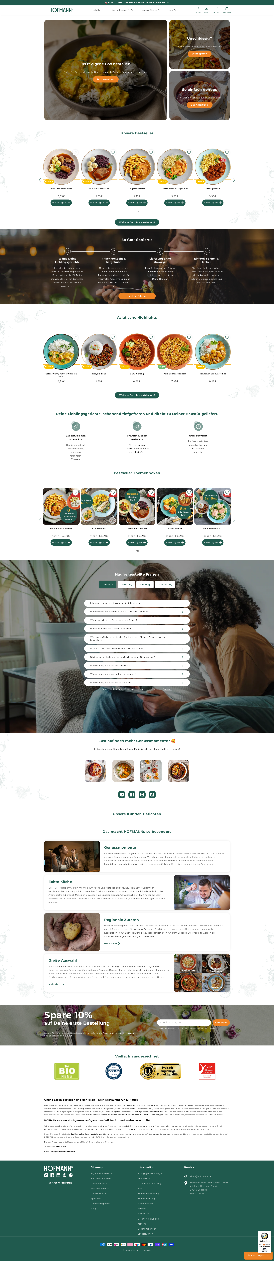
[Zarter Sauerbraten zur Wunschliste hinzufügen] (113, 152)
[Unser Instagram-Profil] (121, 794)
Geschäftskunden (147, 1229)
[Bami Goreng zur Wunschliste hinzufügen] (151, 337)
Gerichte (108, 584)
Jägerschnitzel (137, 189)
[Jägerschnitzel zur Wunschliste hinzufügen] (151, 152)
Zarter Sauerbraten (99, 189)
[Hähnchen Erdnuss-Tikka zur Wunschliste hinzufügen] (227, 337)
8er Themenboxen (101, 1178)
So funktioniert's (99, 1188)
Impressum (144, 1178)
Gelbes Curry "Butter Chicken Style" (61, 375)
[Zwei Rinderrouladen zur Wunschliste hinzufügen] (75, 152)
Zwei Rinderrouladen (61, 189)
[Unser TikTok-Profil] (152, 794)
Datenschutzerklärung (150, 1183)
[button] (98, 10)
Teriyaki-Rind (99, 374)
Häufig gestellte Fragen (150, 1173)
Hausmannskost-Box (61, 528)
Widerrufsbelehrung (148, 1193)
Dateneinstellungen (148, 1219)
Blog (93, 1208)
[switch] (264, 1250)
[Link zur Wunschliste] (216, 8)
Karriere (142, 1224)
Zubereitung (164, 584)
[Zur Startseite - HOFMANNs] (61, 10)
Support (167, 689)
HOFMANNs (134, 1250)
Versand (142, 1208)
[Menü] (269, 1232)
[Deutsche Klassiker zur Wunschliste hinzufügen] (151, 492)
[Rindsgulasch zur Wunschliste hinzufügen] (227, 152)
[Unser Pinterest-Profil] (142, 794)
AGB (140, 1188)
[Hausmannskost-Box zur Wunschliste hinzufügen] (75, 492)
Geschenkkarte (99, 1183)
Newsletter (144, 1213)
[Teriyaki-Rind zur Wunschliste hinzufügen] (113, 337)
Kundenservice (146, 1203)
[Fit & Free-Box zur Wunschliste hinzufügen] (113, 492)
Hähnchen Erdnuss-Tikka (213, 374)
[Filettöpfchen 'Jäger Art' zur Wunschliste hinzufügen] (189, 152)
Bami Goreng (137, 374)
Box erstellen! (105, 79)
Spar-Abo (96, 1198)
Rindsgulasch (213, 189)
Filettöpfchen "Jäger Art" (175, 189)
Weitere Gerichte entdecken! (137, 222)
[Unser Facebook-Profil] (131, 794)
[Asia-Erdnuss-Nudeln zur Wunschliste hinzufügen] (189, 337)
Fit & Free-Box (99, 528)
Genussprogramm (100, 1203)
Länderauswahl (146, 1234)
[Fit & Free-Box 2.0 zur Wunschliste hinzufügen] (227, 492)
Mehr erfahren (137, 296)
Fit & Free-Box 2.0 (212, 528)
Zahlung (145, 584)
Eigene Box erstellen (102, 1173)
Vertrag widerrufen (60, 1182)
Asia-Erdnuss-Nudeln (175, 374)
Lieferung (126, 584)
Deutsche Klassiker (137, 528)
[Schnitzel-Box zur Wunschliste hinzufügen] (189, 492)
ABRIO (149, 1250)
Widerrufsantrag (146, 1198)
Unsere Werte (98, 1193)
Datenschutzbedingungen (204, 1028)
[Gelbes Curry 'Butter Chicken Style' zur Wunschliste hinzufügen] (75, 337)
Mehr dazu (110, 943)
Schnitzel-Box (175, 528)
